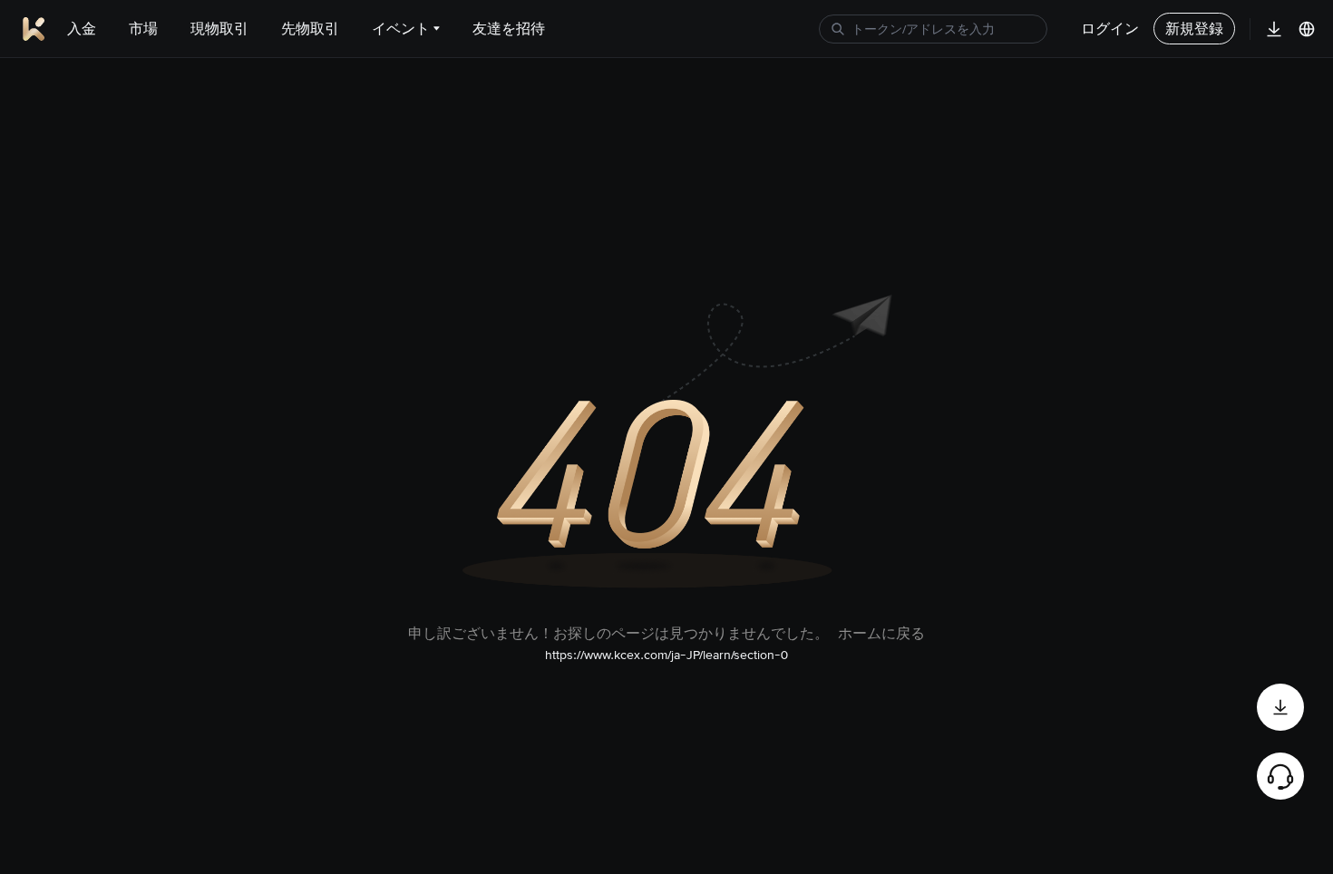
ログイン (1110, 28)
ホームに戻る (881, 633)
